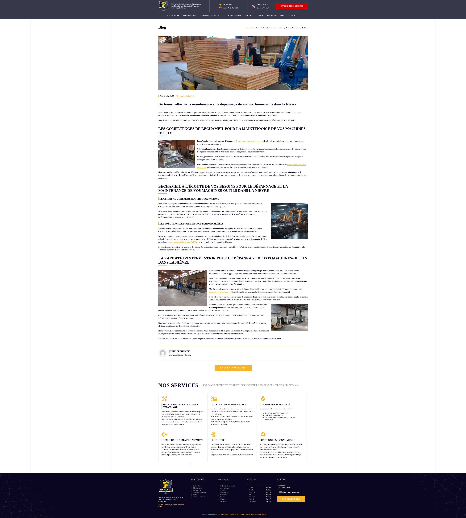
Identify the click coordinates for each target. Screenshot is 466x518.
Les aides (271, 16)
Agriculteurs (224, 488)
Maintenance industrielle (185, 96)
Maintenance (189, 16)
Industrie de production (228, 486)
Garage (222, 499)
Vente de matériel (199, 497)
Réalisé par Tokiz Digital (237, 514)
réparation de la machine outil (220, 292)
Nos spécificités (233, 16)
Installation (197, 486)
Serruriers (223, 501)
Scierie (222, 497)
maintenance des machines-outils (250, 141)
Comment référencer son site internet (255, 514)
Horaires (252, 480)
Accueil (248, 28)
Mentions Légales (223, 514)
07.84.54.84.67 (263, 8)
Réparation (197, 490)
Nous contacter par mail (291, 492)
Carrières (223, 495)
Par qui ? (249, 16)
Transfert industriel (211, 16)
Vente (260, 16)
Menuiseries (224, 492)
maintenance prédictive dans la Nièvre (183, 242)
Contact (293, 16)
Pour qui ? (223, 480)
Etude (195, 495)
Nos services (173, 16)
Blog (282, 16)
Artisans (223, 490)
